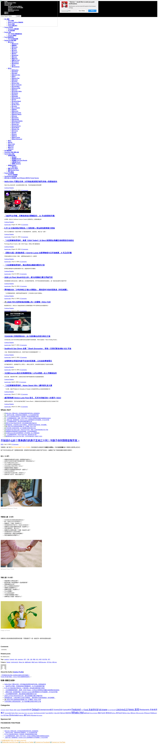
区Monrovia (15, 111)
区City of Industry (17, 84)
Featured (76, 709)
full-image (103, 709)
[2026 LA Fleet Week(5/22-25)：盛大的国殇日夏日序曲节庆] (20, 423)
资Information (14, 715)
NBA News (15, 167)
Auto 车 (7, 709)
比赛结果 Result (16, 162)
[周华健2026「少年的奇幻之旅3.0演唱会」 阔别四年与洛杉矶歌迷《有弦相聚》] (25, 424)
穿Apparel (147, 713)
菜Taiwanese (15, 63)
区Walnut (14, 135)
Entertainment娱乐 (46, 710)
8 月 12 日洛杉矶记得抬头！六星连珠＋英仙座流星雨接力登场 (29, 228)
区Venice (14, 134)
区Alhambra (15, 70)
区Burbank (15, 80)
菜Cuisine (11, 42)
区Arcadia (14, 73)
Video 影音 (57, 713)
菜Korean (14, 57)
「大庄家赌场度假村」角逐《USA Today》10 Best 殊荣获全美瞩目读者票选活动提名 (39, 240)
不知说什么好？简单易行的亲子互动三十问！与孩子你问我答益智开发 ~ (40, 440)
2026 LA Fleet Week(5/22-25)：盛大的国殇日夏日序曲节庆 (28, 277)
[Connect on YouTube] (57, 742)
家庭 (34, 659)
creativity (6, 659)
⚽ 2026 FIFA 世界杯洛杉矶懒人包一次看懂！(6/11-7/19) (27, 302)
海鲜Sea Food (15, 60)
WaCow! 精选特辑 (65, 713)
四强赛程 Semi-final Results (19, 160)
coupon (18, 709)
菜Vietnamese (15, 66)
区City (9, 68)
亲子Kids (49, 662)
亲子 (25, 659)
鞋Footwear (39, 715)
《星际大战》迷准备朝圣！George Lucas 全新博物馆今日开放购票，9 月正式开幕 (38, 253)
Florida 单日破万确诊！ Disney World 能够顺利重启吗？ (15, 676)
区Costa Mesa (15, 86)
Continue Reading (9, 188)
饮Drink (10, 142)
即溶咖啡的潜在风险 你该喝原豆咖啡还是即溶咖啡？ (15, 675)
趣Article (21, 715)
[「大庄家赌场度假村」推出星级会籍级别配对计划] (18, 421)
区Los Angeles (16, 108)
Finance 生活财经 (9, 173)
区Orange (14, 116)
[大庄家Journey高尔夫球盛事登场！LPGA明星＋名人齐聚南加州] (21, 433)
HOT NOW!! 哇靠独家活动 (15, 34)
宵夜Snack (11, 145)
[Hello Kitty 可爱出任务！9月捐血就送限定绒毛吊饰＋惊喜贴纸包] (22, 413)
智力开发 (44, 659)
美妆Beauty (153, 713)
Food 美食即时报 (9, 37)
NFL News (11, 171)
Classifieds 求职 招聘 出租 (11, 152)
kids (16, 659)
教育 (40, 659)
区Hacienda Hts (16, 98)
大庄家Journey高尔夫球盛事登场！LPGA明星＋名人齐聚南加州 (30, 373)
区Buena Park (15, 78)
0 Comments (24, 190)
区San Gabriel (16, 122)
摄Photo (114, 713)
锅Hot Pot (10, 147)
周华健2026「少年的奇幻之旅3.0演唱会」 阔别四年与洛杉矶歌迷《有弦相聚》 (36, 290)
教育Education (42, 662)
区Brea (13, 76)
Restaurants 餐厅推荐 (10, 40)
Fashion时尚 (67, 710)
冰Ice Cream (11, 144)
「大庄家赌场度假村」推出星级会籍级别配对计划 (24, 265)
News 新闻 (133, 709)
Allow (92, 10)
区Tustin (14, 132)
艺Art (2, 715)
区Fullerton (15, 93)
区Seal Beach (15, 127)
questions (20, 659)
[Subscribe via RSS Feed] (9, 742)
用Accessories (140, 713)
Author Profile (18, 672)
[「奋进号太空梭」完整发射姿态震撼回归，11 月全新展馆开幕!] (21, 415)
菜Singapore (15, 61)
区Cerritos (14, 81)
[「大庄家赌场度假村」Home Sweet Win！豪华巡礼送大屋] (20, 434)
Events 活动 (7, 32)
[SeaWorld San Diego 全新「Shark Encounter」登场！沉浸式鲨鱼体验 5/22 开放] (26, 429)
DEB (2, 444)
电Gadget (34, 715)
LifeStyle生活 (14, 662)
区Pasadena (15, 117)
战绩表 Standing (16, 163)
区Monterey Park (16, 112)
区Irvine (14, 99)
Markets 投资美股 (13, 174)
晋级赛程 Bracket (16, 158)
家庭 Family (35, 662)
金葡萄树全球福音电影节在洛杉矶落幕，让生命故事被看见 (28, 361)
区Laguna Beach (16, 101)
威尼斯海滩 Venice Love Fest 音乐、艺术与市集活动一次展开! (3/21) (32, 398)
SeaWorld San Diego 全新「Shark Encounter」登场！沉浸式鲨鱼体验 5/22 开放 (37, 349)
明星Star (124, 713)
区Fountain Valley (17, 91)
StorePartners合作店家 (10, 176)
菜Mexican (15, 58)
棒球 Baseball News (13, 170)
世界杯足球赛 (11, 155)
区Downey (14, 89)
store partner (30, 713)
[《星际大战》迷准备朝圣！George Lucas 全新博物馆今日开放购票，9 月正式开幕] (26, 419)
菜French (14, 50)
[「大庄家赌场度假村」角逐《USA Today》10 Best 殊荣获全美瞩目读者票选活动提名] (27, 418)
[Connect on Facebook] (42, 742)
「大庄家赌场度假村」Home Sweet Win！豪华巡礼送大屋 (28, 385)
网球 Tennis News (13, 168)
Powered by (64, 11)
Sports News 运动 (9, 154)
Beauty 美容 (13, 709)
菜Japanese (15, 55)
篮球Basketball (12, 165)
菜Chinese (14, 47)
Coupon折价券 (26, 710)
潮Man (128, 713)
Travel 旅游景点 (49, 713)
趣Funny (54, 662)
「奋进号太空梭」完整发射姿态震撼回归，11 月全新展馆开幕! (29, 216)
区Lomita (14, 106)
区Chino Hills (15, 83)
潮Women (133, 713)
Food (82, 709)
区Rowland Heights (17, 121)
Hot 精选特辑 (7, 150)
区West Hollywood (17, 139)
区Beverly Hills (16, 75)
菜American (15, 43)
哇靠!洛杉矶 (6, 740)
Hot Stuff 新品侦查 (13, 38)
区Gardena (15, 94)
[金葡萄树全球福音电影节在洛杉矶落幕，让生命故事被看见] (20, 431)
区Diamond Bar (16, 88)
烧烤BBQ (14, 45)
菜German (14, 52)
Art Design (3, 709)
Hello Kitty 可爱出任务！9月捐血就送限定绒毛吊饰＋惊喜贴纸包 (30, 181)
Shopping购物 (8, 713)
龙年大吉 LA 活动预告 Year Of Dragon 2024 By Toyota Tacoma (21, 178)
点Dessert (10, 149)
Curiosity (12, 659)
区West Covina (16, 137)
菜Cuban (14, 48)
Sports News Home (22, 713)
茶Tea (9, 140)
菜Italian (14, 53)
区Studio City (15, 129)
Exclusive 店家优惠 (13, 29)
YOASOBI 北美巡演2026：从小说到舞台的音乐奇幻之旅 (27, 336)
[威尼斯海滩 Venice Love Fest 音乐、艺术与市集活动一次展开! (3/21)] (23, 436)
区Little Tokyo (15, 104)
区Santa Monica (16, 126)
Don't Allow (82, 10)
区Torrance (15, 131)
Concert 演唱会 (12, 35)
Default (8, 662)
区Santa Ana (15, 124)
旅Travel (119, 713)
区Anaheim (15, 71)
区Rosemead (15, 119)
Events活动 (58, 710)
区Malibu (14, 109)
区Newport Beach (16, 114)
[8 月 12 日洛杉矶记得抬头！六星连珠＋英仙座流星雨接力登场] (21, 416)
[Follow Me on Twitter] (26, 742)
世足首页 (14, 157)
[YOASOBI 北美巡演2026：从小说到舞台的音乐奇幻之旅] (20, 428)
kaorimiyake (7, 190)
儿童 (28, 659)
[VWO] (69, 11)
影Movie (109, 713)
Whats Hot (21, 662)
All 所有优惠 (11, 30)
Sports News (14, 713)
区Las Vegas (15, 103)
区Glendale (15, 96)
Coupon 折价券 (8, 27)
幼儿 (37, 659)
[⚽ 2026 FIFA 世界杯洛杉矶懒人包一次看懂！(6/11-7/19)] (20, 426)
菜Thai (13, 65)
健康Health (28, 662)
